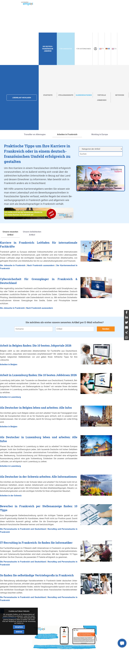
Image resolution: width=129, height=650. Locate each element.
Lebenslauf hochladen (21, 98)
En (115, 49)
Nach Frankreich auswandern (40, 265)
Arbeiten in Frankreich (67, 134)
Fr (102, 49)
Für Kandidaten (65, 49)
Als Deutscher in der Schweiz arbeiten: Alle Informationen (38, 476)
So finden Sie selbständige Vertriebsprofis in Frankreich (37, 575)
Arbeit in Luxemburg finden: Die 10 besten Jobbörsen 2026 (38, 375)
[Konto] (95, 49)
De (108, 49)
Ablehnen (19, 632)
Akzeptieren (19, 627)
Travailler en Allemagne (35, 134)
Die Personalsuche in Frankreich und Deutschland (23, 529)
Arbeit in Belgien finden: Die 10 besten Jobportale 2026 (35, 345)
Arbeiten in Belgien (8, 364)
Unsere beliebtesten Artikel (32, 233)
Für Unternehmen (83, 49)
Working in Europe (99, 134)
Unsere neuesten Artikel (10, 233)
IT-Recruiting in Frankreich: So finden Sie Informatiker (36, 542)
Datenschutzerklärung (9, 618)
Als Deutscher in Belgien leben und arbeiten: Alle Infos (36, 407)
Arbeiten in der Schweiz (11, 495)
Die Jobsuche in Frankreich (12, 265)
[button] (122, 643)
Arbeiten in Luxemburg (10, 397)
